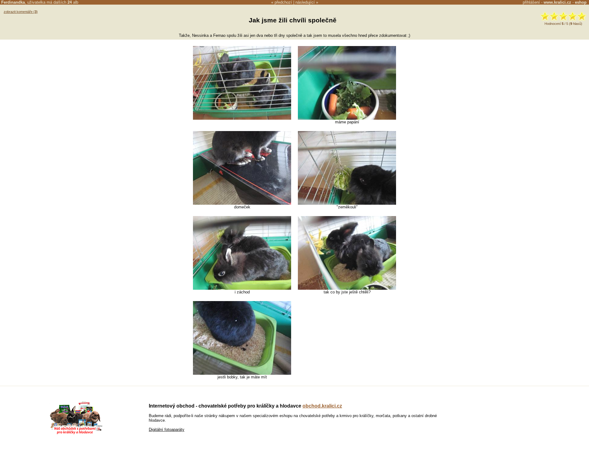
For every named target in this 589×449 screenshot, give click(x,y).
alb (72, 2)
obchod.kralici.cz (322, 405)
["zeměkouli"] (347, 203)
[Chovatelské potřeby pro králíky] (76, 433)
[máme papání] (347, 118)
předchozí (283, 2)
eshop (581, 2)
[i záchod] (242, 288)
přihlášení (531, 2)
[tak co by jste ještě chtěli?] (347, 288)
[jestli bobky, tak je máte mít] (242, 373)
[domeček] (242, 203)
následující (305, 2)
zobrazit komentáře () (21, 12)
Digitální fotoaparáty (166, 429)
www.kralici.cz (557, 2)
